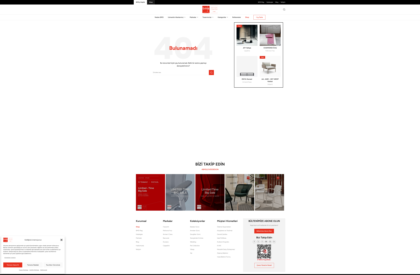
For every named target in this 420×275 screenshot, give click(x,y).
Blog (137, 242)
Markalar (139, 238)
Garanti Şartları (222, 234)
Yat (191, 253)
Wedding (193, 242)
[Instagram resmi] (150, 192)
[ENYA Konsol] (247, 66)
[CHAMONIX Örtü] (270, 35)
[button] (61, 240)
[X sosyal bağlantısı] (258, 241)
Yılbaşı (192, 249)
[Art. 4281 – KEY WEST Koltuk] (270, 66)
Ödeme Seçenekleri (224, 227)
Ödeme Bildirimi (222, 253)
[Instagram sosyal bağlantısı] (262, 241)
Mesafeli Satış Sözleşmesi (226, 249)
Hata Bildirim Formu (224, 257)
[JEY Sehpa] (247, 35)
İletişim (138, 249)
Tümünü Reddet (33, 265)
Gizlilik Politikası (34, 270)
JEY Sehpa (247, 48)
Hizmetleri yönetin (10, 257)
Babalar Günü (194, 227)
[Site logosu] (210, 9)
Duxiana (165, 242)
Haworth (166, 227)
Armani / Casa (167, 234)
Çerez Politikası (23, 270)
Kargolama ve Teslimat (224, 231)
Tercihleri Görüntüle (53, 265)
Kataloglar (139, 234)
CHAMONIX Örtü (270, 48)
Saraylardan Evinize (196, 238)
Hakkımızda (43, 270)
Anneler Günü (195, 231)
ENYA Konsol (247, 79)
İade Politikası (221, 238)
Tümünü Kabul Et (13, 265)
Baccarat (166, 238)
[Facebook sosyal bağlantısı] (254, 241)
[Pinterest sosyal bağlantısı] (270, 241)
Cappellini (166, 246)
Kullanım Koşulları (223, 242)
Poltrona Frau (270, 51)
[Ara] (284, 9)
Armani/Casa (246, 82)
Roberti (270, 84)
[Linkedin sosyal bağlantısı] (274, 241)
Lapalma (247, 51)
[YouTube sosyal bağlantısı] (266, 241)
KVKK (219, 246)
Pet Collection (195, 246)
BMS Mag (139, 231)
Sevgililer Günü (195, 234)
